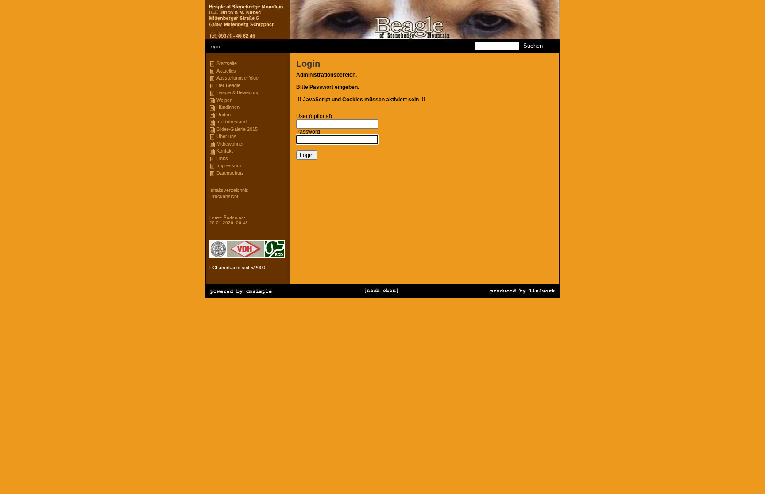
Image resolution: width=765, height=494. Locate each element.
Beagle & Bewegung (237, 92)
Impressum (228, 165)
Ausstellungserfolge (237, 77)
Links (222, 158)
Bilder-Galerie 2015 (237, 129)
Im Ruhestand (231, 121)
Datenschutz (230, 173)
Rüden (223, 114)
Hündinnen (228, 107)
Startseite (226, 63)
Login (215, 208)
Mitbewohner (230, 143)
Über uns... (228, 136)
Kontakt (224, 150)
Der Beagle (228, 85)
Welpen (224, 100)
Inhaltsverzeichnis (228, 190)
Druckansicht (223, 196)
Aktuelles (226, 70)
